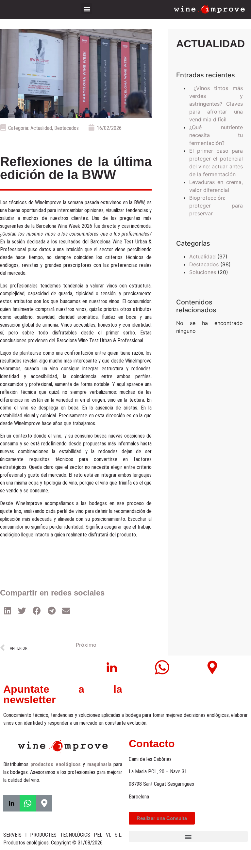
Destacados (66, 128)
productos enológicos (55, 764)
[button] (86, 8)
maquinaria (99, 764)
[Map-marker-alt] (44, 803)
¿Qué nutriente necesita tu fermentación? (216, 135)
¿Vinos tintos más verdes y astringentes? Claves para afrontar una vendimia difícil (216, 104)
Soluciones (202, 272)
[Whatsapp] (28, 803)
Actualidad (41, 128)
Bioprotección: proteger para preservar (216, 205)
